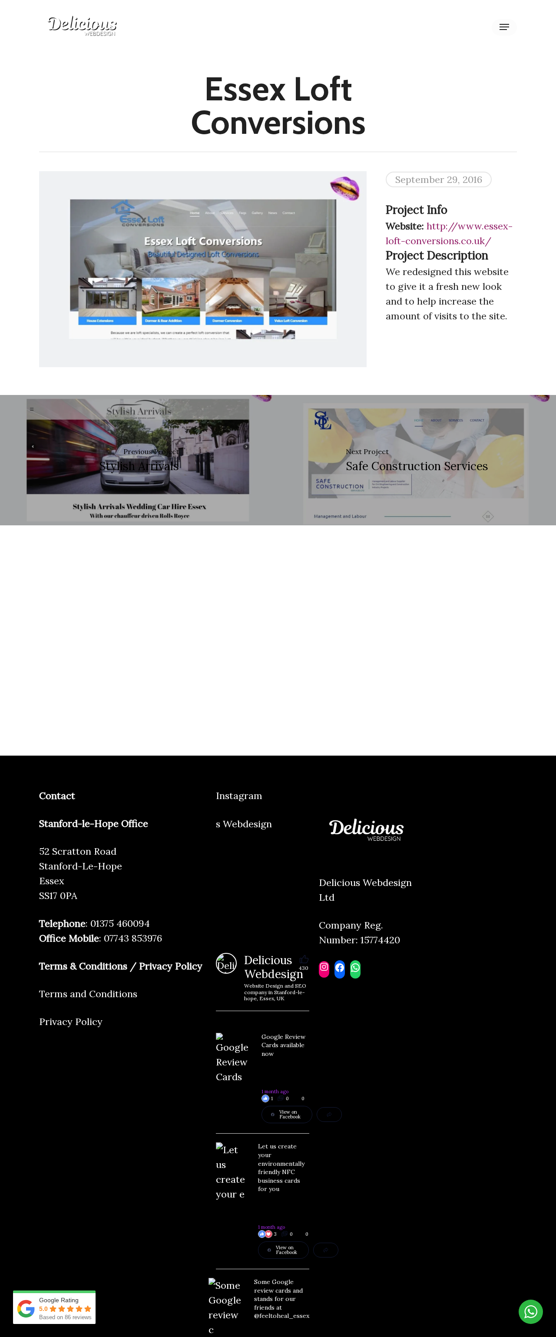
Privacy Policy (71, 1021)
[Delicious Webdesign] (226, 963)
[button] (504, 27)
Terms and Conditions (88, 994)
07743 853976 (133, 938)
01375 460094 (120, 923)
